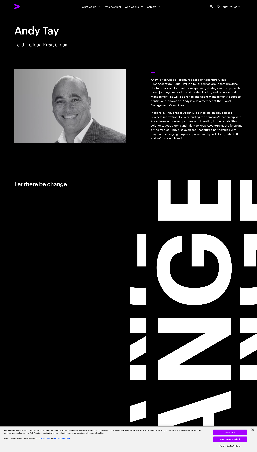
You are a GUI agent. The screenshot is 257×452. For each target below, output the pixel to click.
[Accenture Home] (25, 6)
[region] (128, 439)
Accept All (230, 432)
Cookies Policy (44, 438)
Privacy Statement (62, 438)
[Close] (253, 430)
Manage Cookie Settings (230, 446)
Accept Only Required (230, 439)
